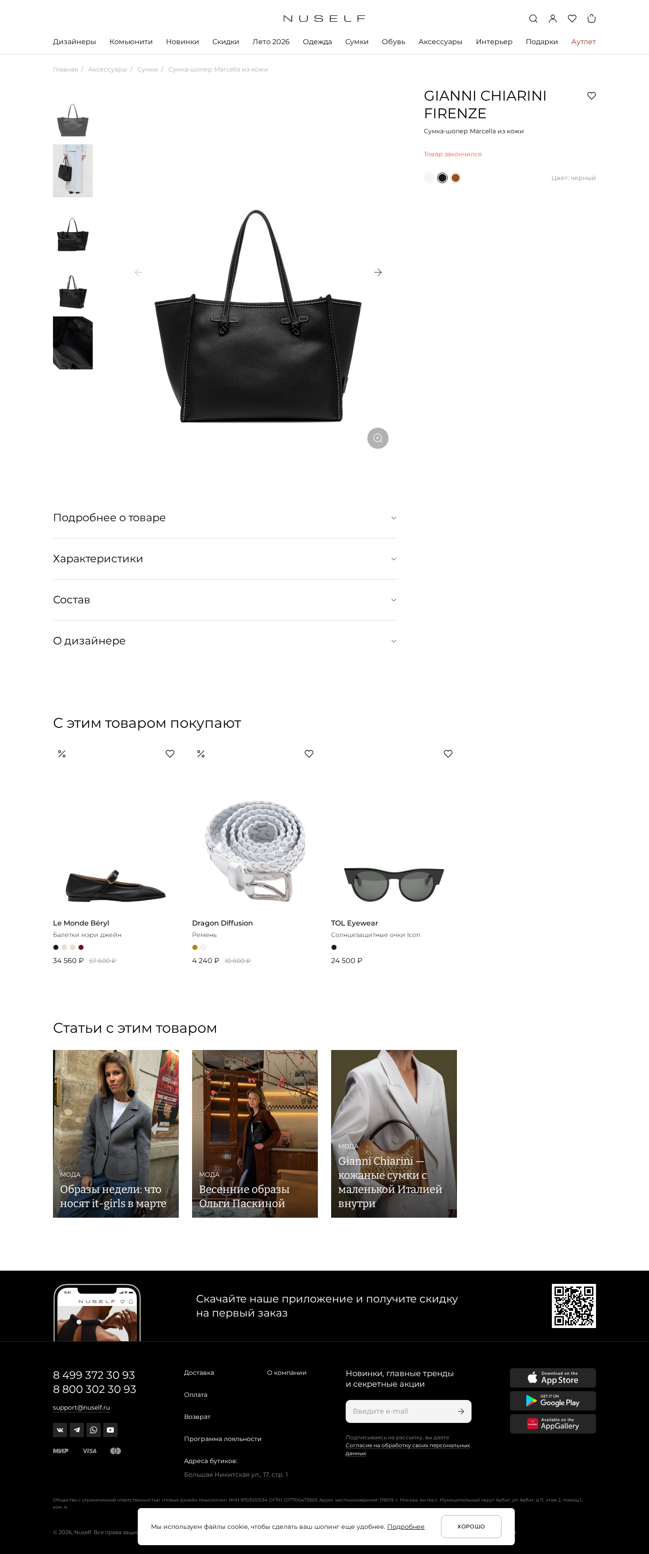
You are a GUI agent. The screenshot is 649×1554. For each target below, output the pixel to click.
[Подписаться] (460, 1411)
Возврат (197, 1417)
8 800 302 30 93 (94, 1389)
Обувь (393, 42)
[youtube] (110, 1430)
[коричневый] (455, 178)
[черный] (442, 178)
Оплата (196, 1395)
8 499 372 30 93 (94, 1375)
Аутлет (583, 42)
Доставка (199, 1373)
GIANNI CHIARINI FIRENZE (485, 104)
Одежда (317, 42)
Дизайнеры (74, 42)
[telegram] (77, 1430)
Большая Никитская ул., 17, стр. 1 (236, 1475)
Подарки (542, 42)
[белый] (429, 178)
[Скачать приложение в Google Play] (553, 1401)
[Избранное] (572, 18)
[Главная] (325, 18)
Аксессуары (441, 42)
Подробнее (406, 1527)
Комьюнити (131, 42)
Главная (65, 69)
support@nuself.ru (81, 1407)
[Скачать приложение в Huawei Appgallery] (553, 1424)
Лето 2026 (271, 42)
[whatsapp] (94, 1430)
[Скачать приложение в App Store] (553, 1378)
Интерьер (494, 42)
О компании (287, 1373)
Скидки (225, 42)
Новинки (182, 42)
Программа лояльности (223, 1439)
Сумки (357, 42)
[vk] (60, 1430)
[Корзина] (591, 18)
